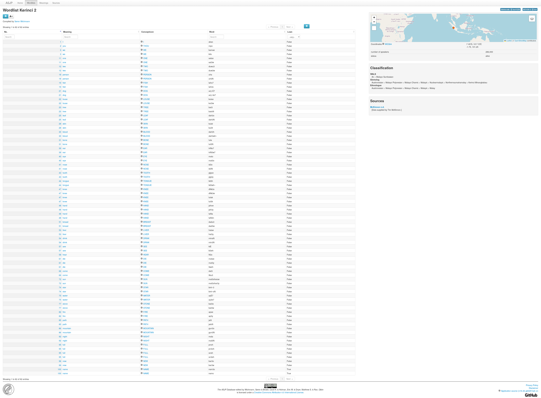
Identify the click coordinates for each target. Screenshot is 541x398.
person (66, 74)
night (65, 336)
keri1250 (516, 9)
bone (65, 140)
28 (60, 123)
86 (60, 328)
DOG (145, 90)
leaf (64, 115)
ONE (145, 58)
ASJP (9, 3)
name (65, 369)
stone (65, 303)
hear (65, 254)
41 (60, 164)
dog (64, 90)
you (64, 45)
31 (60, 140)
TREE (145, 107)
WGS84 (388, 44)
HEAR (146, 254)
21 (60, 90)
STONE (146, 303)
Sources (56, 2)
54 (60, 238)
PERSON (147, 74)
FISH (145, 82)
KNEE (145, 189)
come (65, 271)
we (64, 50)
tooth (65, 172)
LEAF (145, 115)
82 (60, 311)
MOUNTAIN (148, 328)
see (64, 246)
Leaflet (509, 40)
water (65, 295)
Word (211, 31)
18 (60, 74)
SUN (145, 279)
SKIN (145, 123)
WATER (146, 295)
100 (59, 369)
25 (60, 115)
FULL (145, 344)
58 (60, 254)
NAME (146, 369)
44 (60, 181)
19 (60, 82)
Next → (289, 26)
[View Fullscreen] (374, 28)
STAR (145, 287)
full (64, 344)
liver (64, 230)
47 (60, 189)
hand (65, 205)
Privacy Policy (532, 385)
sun (64, 279)
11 (60, 58)
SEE (145, 246)
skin (64, 123)
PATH (145, 320)
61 (60, 258)
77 (60, 303)
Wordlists (31, 2)
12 (60, 66)
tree (64, 107)
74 (60, 287)
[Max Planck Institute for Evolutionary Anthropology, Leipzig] (8, 389)
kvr (535, 9)
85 (60, 320)
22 (60, 99)
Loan (289, 31)
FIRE (145, 311)
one (64, 58)
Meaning (67, 31)
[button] (453, 27)
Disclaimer (533, 388)
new (64, 361)
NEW (145, 361)
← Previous (273, 26)
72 (60, 279)
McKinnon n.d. (377, 107)
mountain (67, 328)
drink (65, 238)
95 (60, 344)
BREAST (147, 221)
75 (60, 295)
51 (60, 221)
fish (64, 82)
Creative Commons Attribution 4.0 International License (278, 392)
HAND (146, 205)
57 (60, 246)
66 (60, 271)
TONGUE (147, 181)
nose (65, 164)
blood (65, 131)
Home (20, 2)
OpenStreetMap (521, 40)
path (65, 320)
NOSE (146, 164)
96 (60, 361)
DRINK (146, 238)
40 (60, 156)
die (64, 258)
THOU (146, 45)
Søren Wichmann (22, 21)
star (64, 287)
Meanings (43, 2)
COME (146, 271)
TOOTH (146, 172)
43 (60, 172)
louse (65, 99)
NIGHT (146, 336)
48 (60, 205)
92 (60, 336)
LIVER (146, 230)
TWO (145, 66)
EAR (145, 148)
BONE (146, 140)
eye (64, 156)
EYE (145, 156)
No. (5, 31)
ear (64, 148)
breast (65, 221)
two (64, 66)
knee (65, 189)
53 (60, 230)
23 (60, 107)
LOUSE (146, 99)
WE (144, 50)
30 (60, 131)
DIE (145, 258)
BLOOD (146, 131)
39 (60, 148)
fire (64, 311)
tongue (66, 181)
